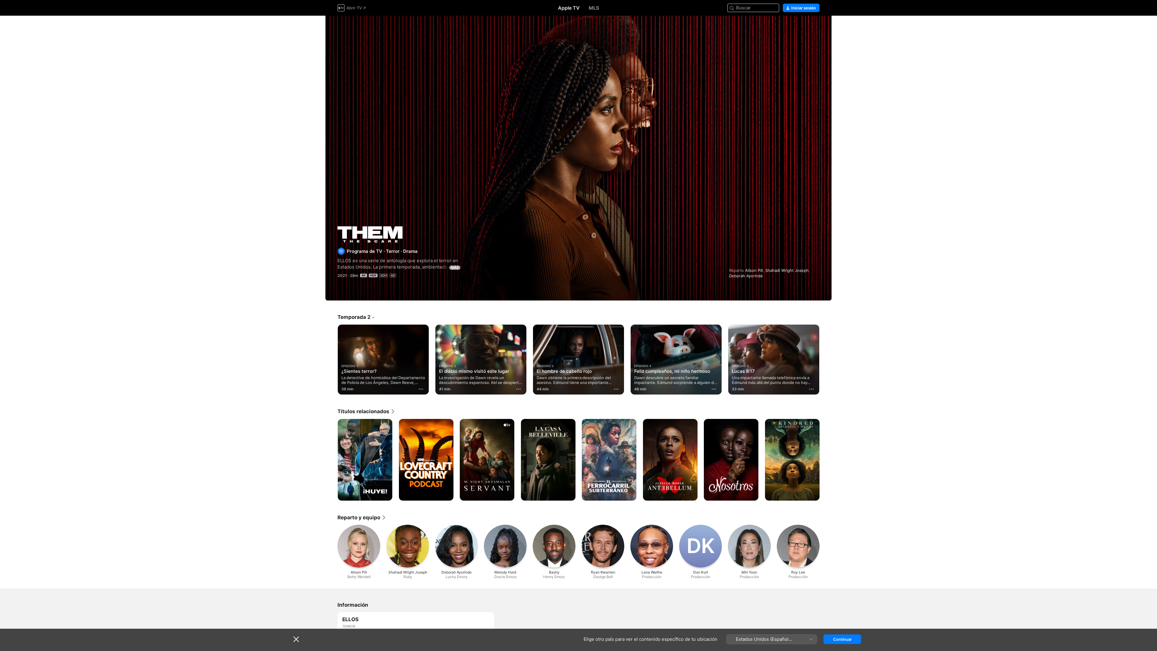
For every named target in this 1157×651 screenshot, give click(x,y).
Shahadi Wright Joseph (787, 270)
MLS (594, 8)
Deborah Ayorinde (746, 275)
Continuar (842, 639)
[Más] (421, 389)
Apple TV (569, 8)
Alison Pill (754, 270)
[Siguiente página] (825, 359)
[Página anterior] (331, 359)
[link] (366, 411)
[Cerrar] (296, 639)
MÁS (455, 268)
